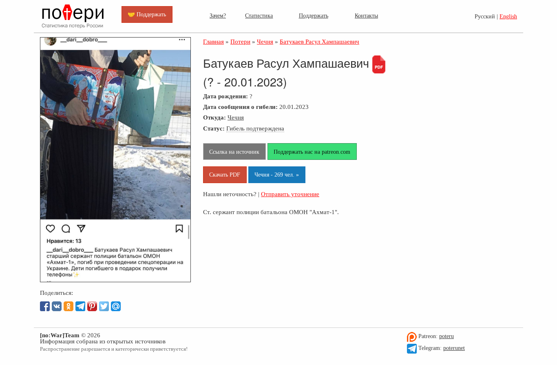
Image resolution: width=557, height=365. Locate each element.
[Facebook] (45, 306)
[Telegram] (80, 306)
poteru (446, 336)
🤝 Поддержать (147, 14)
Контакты (366, 15)
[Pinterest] (92, 306)
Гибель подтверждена (255, 128)
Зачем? (218, 15)
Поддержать (313, 15)
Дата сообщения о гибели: (240, 106)
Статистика (259, 15)
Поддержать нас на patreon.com (312, 151)
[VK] (57, 306)
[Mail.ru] (116, 306)
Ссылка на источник (234, 151)
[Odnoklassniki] (68, 306)
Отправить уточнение (290, 193)
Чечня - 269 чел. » (276, 174)
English (508, 16)
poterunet (454, 348)
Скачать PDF (224, 174)
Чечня (236, 117)
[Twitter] (104, 306)
